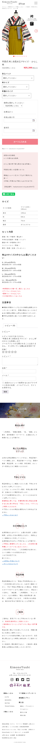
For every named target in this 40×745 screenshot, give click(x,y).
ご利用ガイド (31, 729)
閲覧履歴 (25, 724)
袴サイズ (5, 82)
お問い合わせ (5, 735)
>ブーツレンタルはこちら (11, 291)
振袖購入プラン (24, 698)
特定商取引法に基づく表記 (9, 737)
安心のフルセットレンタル (9, 729)
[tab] (10, 325)
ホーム (4, 6)
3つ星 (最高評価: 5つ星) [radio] (9, 352)
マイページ (19, 724)
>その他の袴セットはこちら (12, 296)
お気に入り (32, 724)
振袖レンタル (8, 693)
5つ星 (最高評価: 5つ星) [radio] (15, 352)
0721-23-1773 (22, 673)
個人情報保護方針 (20, 735)
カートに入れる (20, 142)
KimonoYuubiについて (8, 732)
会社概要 (12, 735)
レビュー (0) (10, 325)
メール (5, 375)
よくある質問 (25, 732)
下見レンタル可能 (22, 729)
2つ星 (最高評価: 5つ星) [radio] (6, 352)
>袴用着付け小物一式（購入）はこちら (16, 288)
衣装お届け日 (9, 117)
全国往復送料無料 (24, 726)
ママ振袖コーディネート (28, 693)
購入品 (21, 702)
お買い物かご (5, 726)
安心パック (6, 74)
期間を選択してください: (14, 103)
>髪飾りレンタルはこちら (11, 293)
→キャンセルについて (10, 564)
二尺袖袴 (27, 6)
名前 (4, 368)
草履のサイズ (7, 91)
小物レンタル (8, 711)
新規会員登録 (5, 724)
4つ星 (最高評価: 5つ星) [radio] (12, 352)
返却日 (6, 128)
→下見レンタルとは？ (10, 515)
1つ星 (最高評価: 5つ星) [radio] (3, 352)
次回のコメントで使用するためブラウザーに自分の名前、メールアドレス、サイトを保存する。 (19, 385)
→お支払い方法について (11, 561)
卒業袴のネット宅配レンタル (15, 6)
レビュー (6, 356)
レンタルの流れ (14, 726)
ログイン (12, 724)
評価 (4, 349)
